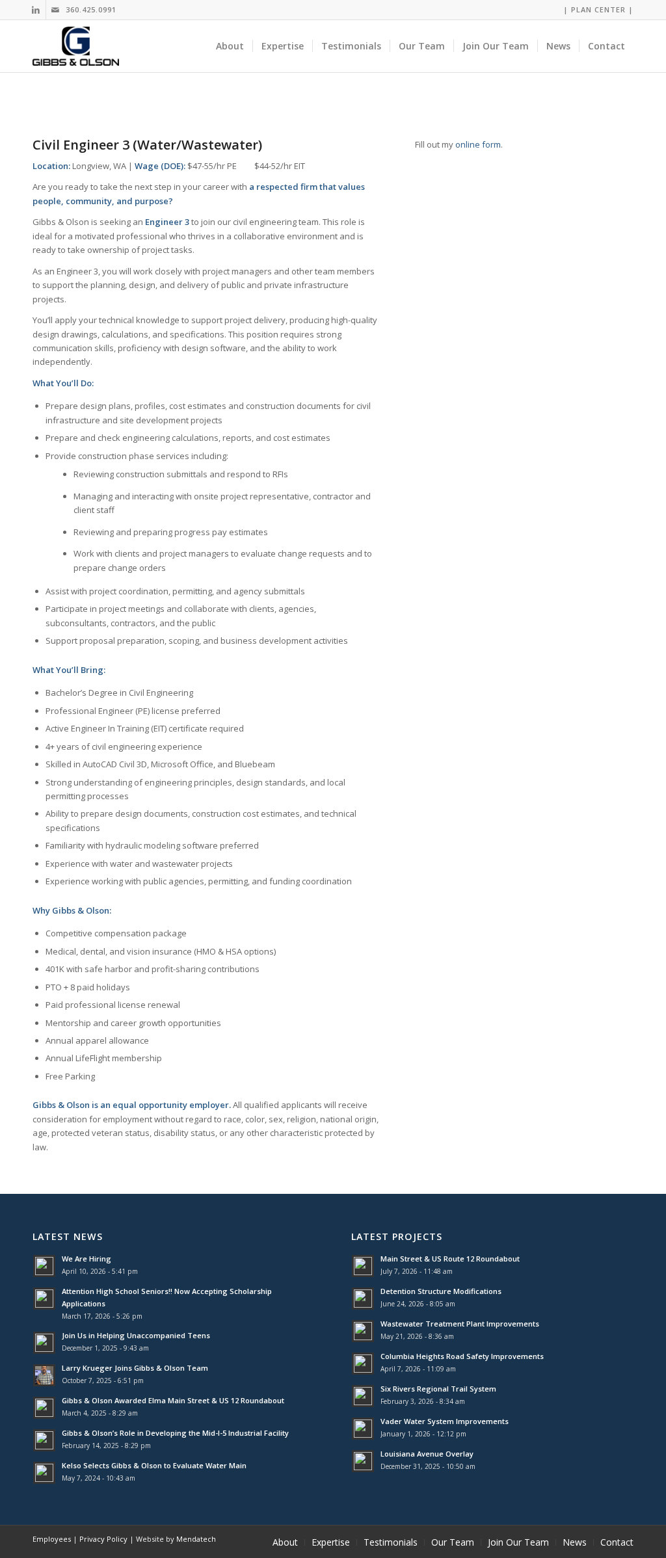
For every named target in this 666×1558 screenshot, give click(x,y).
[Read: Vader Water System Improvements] (363, 1428)
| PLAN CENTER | (598, 9)
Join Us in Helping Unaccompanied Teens (136, 1335)
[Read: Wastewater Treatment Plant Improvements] (363, 1331)
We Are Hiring (86, 1258)
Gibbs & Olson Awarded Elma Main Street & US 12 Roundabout (173, 1400)
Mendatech (196, 1539)
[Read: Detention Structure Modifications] (363, 1298)
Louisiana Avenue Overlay (426, 1454)
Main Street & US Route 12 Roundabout (450, 1258)
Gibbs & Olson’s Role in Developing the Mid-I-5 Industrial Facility (175, 1433)
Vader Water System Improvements (444, 1421)
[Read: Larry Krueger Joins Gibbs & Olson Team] (44, 1375)
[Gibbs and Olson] (76, 46)
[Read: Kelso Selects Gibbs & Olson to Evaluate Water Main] (44, 1473)
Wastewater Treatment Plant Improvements (459, 1323)
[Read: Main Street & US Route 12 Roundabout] (363, 1266)
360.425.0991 (91, 9)
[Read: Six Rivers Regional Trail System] (363, 1396)
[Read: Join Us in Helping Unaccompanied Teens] (44, 1342)
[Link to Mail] (56, 10)
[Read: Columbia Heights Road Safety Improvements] (363, 1363)
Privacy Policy (103, 1539)
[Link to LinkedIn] (36, 10)
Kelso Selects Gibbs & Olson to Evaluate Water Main (154, 1465)
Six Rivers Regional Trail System (438, 1388)
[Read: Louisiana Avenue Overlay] (363, 1461)
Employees (52, 1539)
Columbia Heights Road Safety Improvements (462, 1356)
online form (478, 144)
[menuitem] (595, 10)
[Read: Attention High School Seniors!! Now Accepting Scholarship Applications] (44, 1298)
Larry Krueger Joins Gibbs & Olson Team (135, 1368)
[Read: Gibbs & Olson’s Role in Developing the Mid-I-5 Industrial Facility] (44, 1440)
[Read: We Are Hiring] (44, 1266)
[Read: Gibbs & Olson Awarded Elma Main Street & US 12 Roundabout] (44, 1407)
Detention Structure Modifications (440, 1291)
